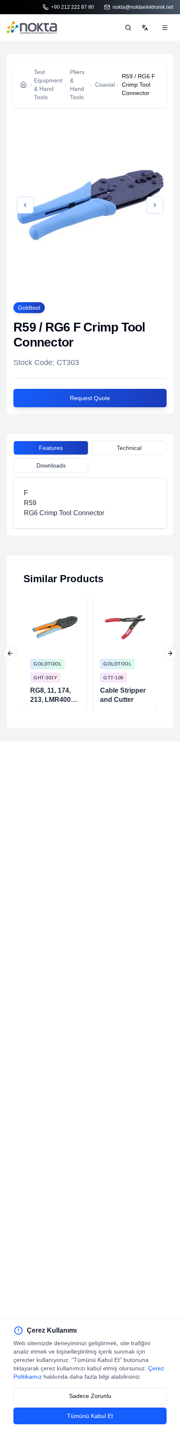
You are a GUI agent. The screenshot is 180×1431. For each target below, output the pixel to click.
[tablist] (90, 449)
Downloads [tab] (51, 465)
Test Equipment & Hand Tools (48, 84)
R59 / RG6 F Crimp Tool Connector (138, 84)
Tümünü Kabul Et (90, 1416)
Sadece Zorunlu (90, 1395)
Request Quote (90, 398)
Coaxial (105, 84)
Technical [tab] (129, 447)
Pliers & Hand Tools (77, 84)
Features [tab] (51, 447)
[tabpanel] (90, 503)
